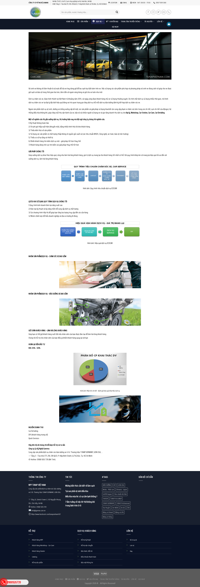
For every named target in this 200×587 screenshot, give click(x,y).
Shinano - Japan (121, 489)
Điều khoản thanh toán (88, 556)
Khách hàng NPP (37, 539)
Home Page (70, 21)
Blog (131, 551)
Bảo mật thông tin (87, 562)
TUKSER (105, 498)
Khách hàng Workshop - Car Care (43, 545)
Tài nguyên (148, 21)
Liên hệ (159, 21)
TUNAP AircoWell (116, 498)
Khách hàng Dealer (38, 551)
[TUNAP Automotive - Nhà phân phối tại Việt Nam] (42, 12)
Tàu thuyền (106, 507)
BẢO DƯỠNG (107, 485)
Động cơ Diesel (108, 512)
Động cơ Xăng (107, 516)
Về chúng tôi (133, 540)
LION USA (121, 485)
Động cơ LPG (119, 512)
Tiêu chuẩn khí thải (120, 494)
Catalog (34, 556)
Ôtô (128, 507)
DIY (114, 485)
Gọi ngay (115, 26)
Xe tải (123, 507)
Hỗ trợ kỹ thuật (86, 539)
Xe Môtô (115, 507)
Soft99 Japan (107, 494)
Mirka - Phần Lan (108, 489)
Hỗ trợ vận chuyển (87, 545)
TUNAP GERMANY (108, 503)
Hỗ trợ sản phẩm (37, 562)
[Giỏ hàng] (169, 24)
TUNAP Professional (123, 503)
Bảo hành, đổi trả (86, 551)
